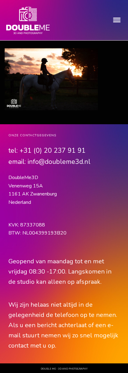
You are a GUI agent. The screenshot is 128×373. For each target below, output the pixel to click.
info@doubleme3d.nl (59, 161)
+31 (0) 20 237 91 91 (53, 150)
